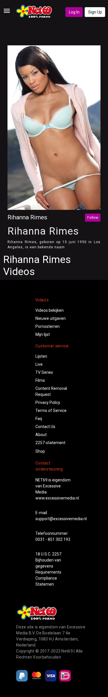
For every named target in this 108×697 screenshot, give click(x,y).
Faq (38, 418)
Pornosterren (47, 326)
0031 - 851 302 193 (52, 539)
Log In (74, 12)
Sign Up (95, 12)
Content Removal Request (51, 391)
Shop (40, 451)
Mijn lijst (42, 334)
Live (39, 364)
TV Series (44, 372)
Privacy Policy (47, 402)
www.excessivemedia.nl (57, 498)
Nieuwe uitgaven (50, 318)
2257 (56, 554)
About (41, 434)
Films (40, 380)
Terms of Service (51, 410)
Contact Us (45, 426)
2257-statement (50, 442)
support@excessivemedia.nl (61, 518)
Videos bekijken (49, 310)
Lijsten (41, 356)
